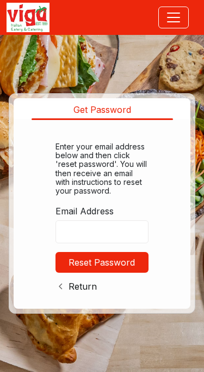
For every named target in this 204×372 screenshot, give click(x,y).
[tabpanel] (102, 214)
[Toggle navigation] (173, 17)
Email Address (84, 211)
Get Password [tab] (102, 109)
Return (83, 286)
